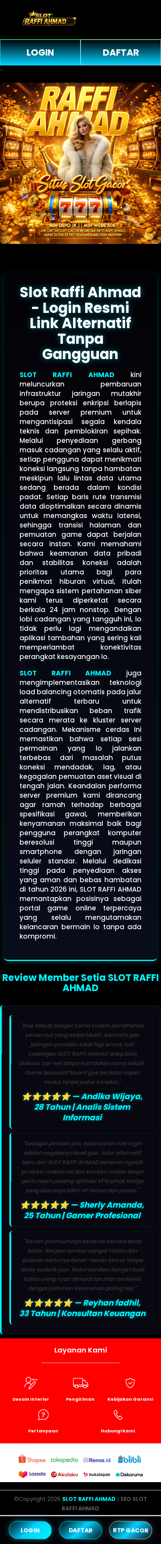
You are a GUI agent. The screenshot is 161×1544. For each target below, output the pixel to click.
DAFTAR (121, 52)
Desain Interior (31, 1399)
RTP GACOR (130, 1529)
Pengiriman (80, 1399)
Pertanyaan (43, 1431)
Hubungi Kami (118, 1431)
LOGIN (40, 52)
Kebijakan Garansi (130, 1399)
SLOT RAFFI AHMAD (67, 374)
